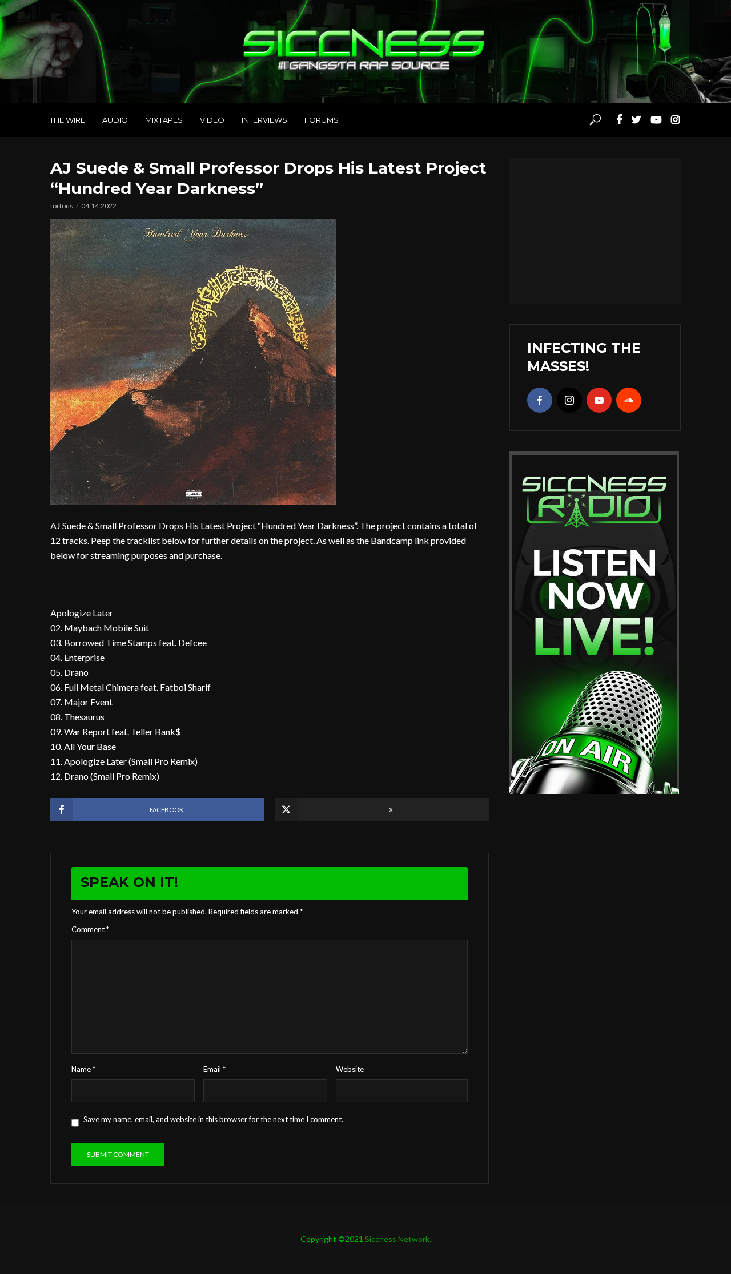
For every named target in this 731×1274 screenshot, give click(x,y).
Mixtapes (164, 119)
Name (83, 1069)
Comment (90, 929)
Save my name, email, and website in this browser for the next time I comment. (213, 1119)
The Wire (67, 119)
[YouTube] (599, 400)
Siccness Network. (398, 1239)
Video (212, 119)
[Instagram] (569, 400)
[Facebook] (539, 400)
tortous (61, 205)
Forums (321, 119)
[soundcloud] (628, 400)
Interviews (264, 119)
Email (214, 1069)
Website (350, 1069)
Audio (115, 119)
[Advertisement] (595, 229)
